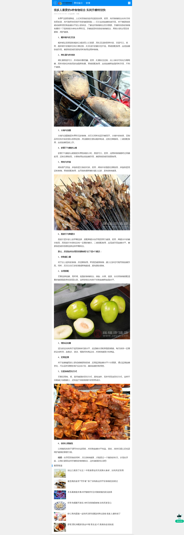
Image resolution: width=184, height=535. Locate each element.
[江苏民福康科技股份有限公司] (65, 3)
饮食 (88, 3)
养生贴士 (78, 3)
